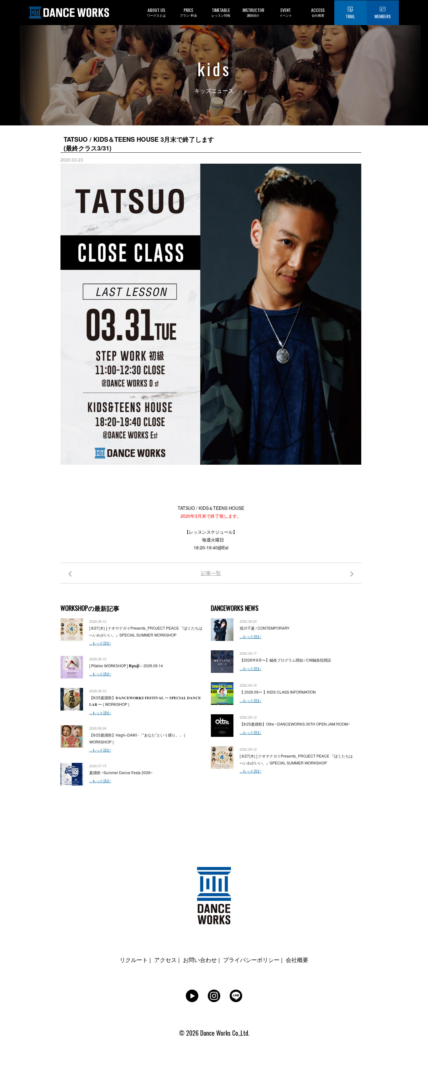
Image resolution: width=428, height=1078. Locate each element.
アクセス (165, 959)
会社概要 (297, 959)
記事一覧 (211, 573)
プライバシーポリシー (251, 959)
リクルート (134, 959)
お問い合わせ (200, 959)
